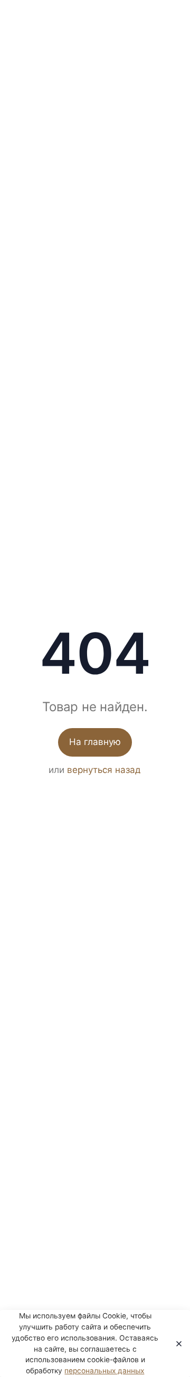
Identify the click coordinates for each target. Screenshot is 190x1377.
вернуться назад (104, 770)
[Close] (175, 1344)
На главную (95, 742)
